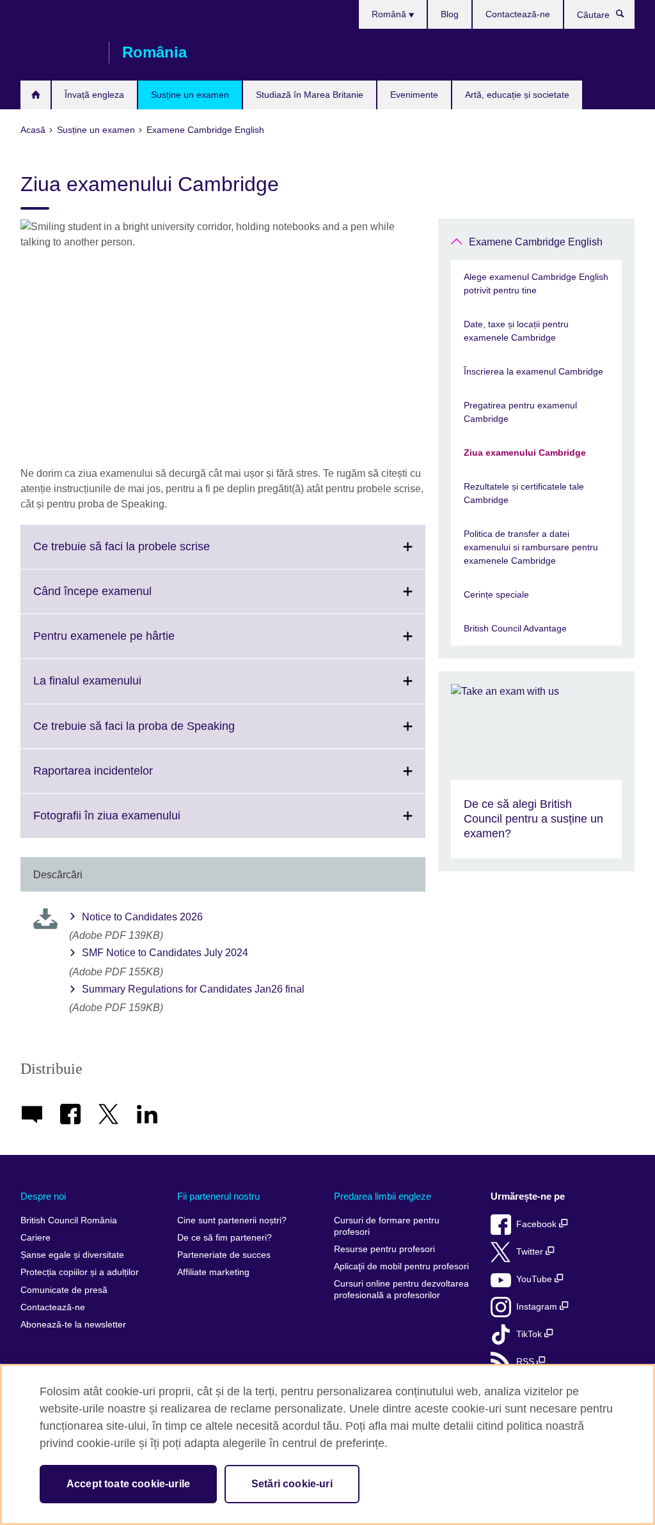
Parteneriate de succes (224, 1255)
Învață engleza (94, 94)
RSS (526, 1361)
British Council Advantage (515, 628)
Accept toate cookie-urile (128, 1483)
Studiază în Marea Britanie (309, 94)
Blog (450, 14)
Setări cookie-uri (292, 1483)
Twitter (531, 1252)
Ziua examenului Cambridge (525, 452)
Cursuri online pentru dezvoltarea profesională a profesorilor (401, 1289)
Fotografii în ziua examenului (135, 823)
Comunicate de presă (63, 1290)
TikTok (530, 1334)
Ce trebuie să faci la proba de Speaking (162, 733)
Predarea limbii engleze (382, 1196)
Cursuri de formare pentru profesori (386, 1226)
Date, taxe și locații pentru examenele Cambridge (516, 331)
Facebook (537, 1224)
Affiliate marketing (213, 1272)
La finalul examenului (115, 688)
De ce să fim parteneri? (224, 1237)
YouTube (535, 1279)
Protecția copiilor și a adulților (79, 1272)
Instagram (538, 1307)
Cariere (35, 1237)
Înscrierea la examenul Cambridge (533, 371)
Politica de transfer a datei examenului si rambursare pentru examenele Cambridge (531, 547)
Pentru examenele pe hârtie (132, 643)
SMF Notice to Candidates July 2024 (165, 952)
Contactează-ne (517, 14)
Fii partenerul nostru (218, 1196)
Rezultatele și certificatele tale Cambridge (524, 493)
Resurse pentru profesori (384, 1249)
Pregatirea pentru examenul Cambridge (520, 412)
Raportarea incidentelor (121, 778)
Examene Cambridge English (536, 241)
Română (390, 14)
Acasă (35, 95)
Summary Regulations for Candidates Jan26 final (193, 989)
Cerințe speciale (496, 594)
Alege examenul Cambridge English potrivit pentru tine (536, 283)
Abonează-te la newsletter (73, 1324)
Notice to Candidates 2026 (142, 916)
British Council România (58, 52)
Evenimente (414, 94)
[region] (327, 1444)
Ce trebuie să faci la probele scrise (149, 554)
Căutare (627, 16)
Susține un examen (190, 94)
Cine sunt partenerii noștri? (232, 1220)
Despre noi (43, 1196)
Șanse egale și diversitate (72, 1255)
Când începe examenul (120, 599)
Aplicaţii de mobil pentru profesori (401, 1266)
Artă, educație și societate (517, 94)
